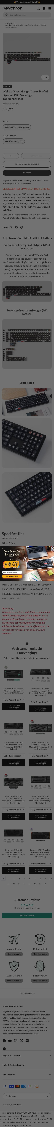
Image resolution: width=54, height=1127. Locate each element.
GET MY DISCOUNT (12, 576)
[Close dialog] (52, 547)
